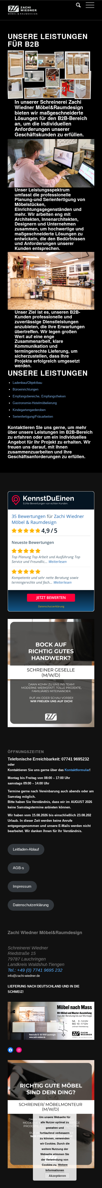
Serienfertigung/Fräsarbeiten (33, 416)
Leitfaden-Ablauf (26, 849)
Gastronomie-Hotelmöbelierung (35, 403)
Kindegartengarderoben (29, 410)
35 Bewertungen (29, 516)
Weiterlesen (58, 561)
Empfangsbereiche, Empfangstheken (39, 396)
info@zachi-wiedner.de (24, 976)
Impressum (22, 886)
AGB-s (18, 868)
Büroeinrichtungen (25, 389)
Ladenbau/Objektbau (27, 383)
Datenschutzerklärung (31, 905)
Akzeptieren (57, 1175)
